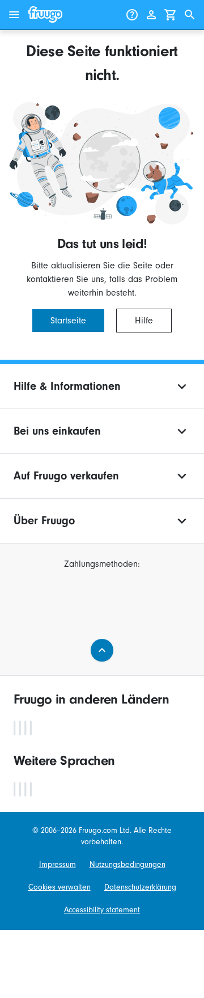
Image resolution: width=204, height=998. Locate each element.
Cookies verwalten (59, 887)
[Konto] (151, 14)
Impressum (57, 864)
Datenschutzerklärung (140, 887)
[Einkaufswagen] (170, 14)
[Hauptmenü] (14, 14)
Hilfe (144, 320)
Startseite (68, 320)
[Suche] (189, 14)
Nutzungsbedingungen (127, 864)
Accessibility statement (102, 910)
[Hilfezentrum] (132, 14)
